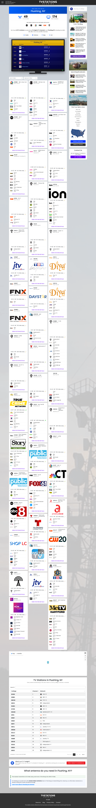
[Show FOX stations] (40, 25)
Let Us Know (78, 156)
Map (13, 653)
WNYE (13, 750)
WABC (13, 706)
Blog (44, 802)
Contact (58, 802)
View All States (78, 144)
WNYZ (13, 703)
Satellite (19, 653)
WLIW (13, 735)
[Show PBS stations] (49, 25)
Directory (38, 802)
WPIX (12, 715)
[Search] (71, 8)
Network (42, 691)
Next (83, 754)
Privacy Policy (50, 802)
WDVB (13, 741)
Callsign (13, 691)
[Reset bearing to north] (85, 660)
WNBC (13, 697)
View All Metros (78, 141)
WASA (13, 744)
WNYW (13, 700)
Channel (35, 691)
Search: (12, 687)
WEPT (13, 724)
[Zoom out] (85, 658)
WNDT (13, 721)
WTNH (13, 709)
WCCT (13, 732)
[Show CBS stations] (31, 25)
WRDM (13, 729)
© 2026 (48, 799)
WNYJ (13, 727)
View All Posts (77, 56)
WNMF (13, 738)
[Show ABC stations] (27, 25)
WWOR (13, 712)
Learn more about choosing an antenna (23, 784)
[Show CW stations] (45, 25)
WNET (13, 718)
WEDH (13, 747)
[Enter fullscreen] (85, 653)
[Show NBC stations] (36, 25)
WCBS (13, 694)
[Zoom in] (85, 656)
